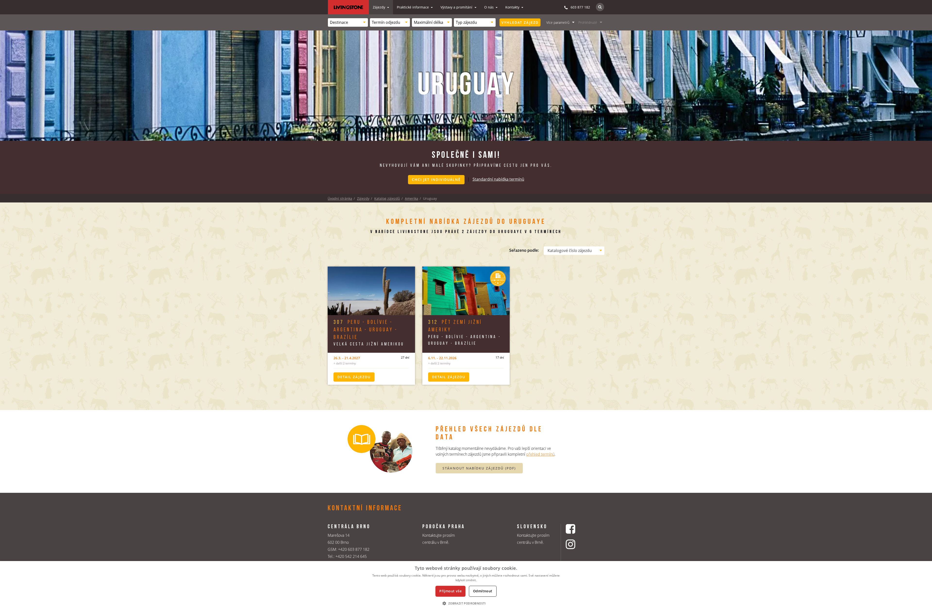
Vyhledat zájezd (520, 22)
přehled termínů (540, 454)
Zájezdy (379, 7)
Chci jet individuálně (436, 179)
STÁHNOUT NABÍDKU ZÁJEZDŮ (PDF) (479, 468)
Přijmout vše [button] (450, 591)
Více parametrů (557, 22)
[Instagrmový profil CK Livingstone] (576, 544)
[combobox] (348, 22)
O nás (489, 7)
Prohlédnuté (587, 22)
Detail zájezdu (354, 377)
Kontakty (512, 7)
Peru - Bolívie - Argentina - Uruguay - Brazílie (365, 330)
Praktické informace (413, 7)
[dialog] (466, 586)
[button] (466, 603)
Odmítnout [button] (482, 591)
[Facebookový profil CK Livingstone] (576, 529)
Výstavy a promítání (457, 7)
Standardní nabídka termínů (498, 179)
